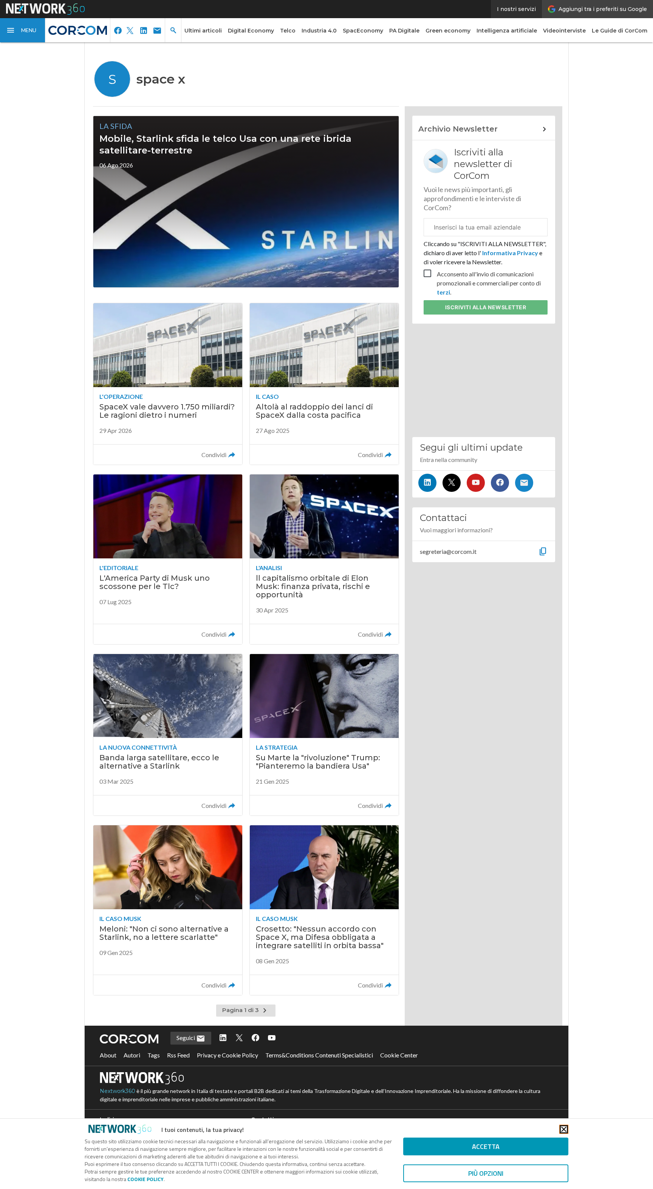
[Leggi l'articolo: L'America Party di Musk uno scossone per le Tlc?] (167, 559)
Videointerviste (564, 30)
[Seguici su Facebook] (500, 483)
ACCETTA (486, 1146)
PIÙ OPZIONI (485, 1173)
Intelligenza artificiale (507, 30)
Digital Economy (251, 30)
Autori (132, 1055)
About (108, 1055)
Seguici (186, 1037)
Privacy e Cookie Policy (227, 1055)
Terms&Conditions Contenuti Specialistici (319, 1055)
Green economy (448, 30)
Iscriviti (485, 307)
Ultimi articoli (203, 30)
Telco (288, 30)
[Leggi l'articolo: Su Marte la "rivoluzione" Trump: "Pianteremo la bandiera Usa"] (324, 734)
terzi (443, 292)
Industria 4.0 (319, 30)
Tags (153, 1055)
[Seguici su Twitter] (452, 483)
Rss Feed (178, 1055)
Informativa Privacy (510, 252)
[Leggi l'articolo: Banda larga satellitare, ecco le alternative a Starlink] (167, 734)
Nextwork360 (117, 1091)
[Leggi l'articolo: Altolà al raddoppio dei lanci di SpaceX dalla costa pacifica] (324, 384)
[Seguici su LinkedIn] (427, 483)
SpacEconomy (363, 30)
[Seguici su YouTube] (476, 483)
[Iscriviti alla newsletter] (524, 483)
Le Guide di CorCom (619, 30)
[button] (22, 30)
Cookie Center (399, 1055)
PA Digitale (404, 30)
